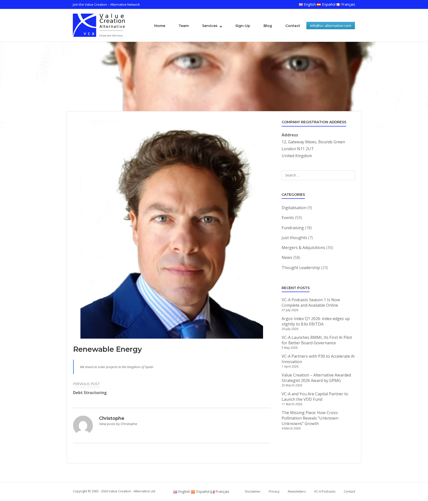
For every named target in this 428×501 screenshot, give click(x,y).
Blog (268, 26)
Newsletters (297, 491)
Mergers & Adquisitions (303, 247)
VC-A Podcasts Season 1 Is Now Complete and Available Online (311, 302)
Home (159, 26)
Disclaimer (253, 491)
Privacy (274, 491)
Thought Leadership (301, 267)
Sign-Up (242, 26)
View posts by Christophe (118, 424)
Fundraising (293, 227)
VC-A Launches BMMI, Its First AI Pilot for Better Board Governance (317, 340)
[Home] (99, 24)
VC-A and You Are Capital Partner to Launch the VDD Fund (315, 396)
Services (209, 26)
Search (344, 175)
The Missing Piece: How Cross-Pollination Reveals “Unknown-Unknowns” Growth (310, 418)
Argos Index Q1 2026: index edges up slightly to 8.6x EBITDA (316, 321)
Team (184, 26)
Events (288, 217)
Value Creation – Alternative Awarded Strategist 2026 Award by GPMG (316, 377)
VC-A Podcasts (325, 491)
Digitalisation (294, 207)
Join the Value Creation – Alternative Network (106, 4)
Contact (292, 26)
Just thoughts (294, 237)
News (287, 257)
